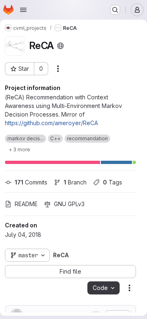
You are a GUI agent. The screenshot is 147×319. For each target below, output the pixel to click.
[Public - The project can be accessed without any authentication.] (60, 46)
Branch (75, 182)
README (26, 203)
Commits (31, 182)
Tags (112, 182)
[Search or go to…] (115, 10)
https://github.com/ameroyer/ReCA (51, 122)
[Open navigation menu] (23, 9)
